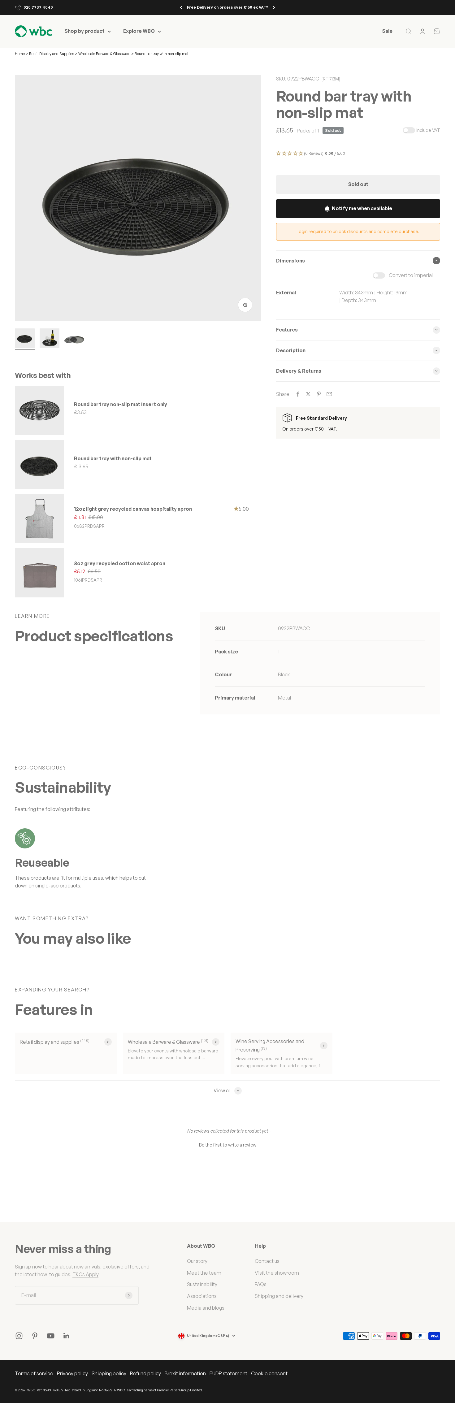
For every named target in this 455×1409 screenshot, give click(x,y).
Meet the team (204, 1273)
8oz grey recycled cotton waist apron (119, 563)
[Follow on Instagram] (19, 1336)
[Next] (274, 7)
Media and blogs (205, 1308)
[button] (358, 154)
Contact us (267, 1261)
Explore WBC (139, 31)
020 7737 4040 (38, 7)
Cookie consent (269, 1373)
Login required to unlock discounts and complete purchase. (358, 231)
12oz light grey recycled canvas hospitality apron (133, 509)
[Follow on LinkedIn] (66, 1336)
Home (20, 53)
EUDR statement (228, 1373)
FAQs (260, 1284)
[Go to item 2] (49, 339)
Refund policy (145, 1373)
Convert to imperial (411, 275)
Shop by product (84, 31)
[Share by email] (329, 394)
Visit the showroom (277, 1273)
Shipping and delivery (279, 1296)
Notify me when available (362, 208)
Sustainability (202, 1284)
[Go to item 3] (74, 339)
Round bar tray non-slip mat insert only (120, 404)
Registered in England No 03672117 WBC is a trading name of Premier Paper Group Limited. (134, 1390)
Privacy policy (72, 1373)
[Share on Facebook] (297, 394)
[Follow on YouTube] (50, 1336)
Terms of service (34, 1373)
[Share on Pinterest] (319, 394)
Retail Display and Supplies (52, 53)
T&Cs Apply (85, 1274)
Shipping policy (109, 1373)
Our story (197, 1261)
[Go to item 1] (25, 339)
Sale (387, 31)
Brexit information (185, 1373)
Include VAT (428, 130)
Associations (202, 1296)
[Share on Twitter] (308, 394)
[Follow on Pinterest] (35, 1336)
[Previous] (181, 7)
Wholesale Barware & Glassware (104, 53)
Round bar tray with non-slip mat (113, 458)
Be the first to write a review (227, 1145)
